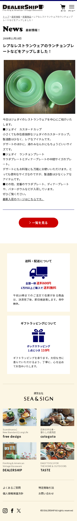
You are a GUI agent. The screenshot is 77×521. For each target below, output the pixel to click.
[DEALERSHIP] (23, 7)
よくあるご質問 (12, 488)
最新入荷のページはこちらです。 (23, 199)
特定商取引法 (46, 488)
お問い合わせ (46, 493)
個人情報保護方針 (13, 493)
